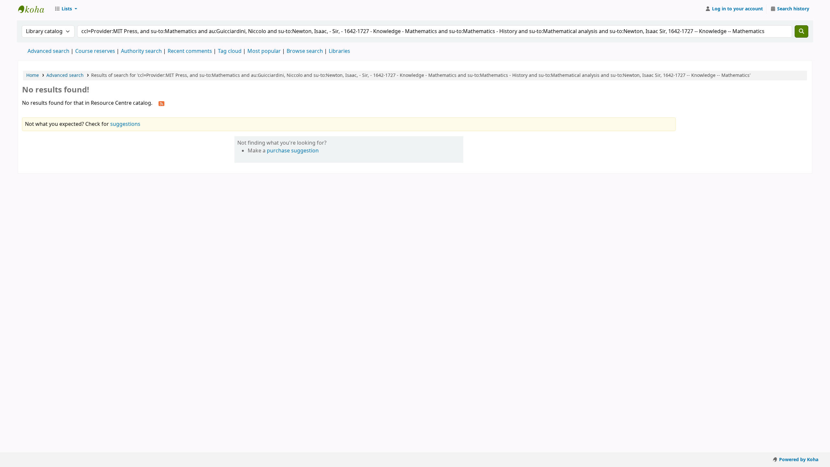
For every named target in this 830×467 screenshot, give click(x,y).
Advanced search (48, 51)
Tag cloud (230, 51)
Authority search (141, 51)
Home (32, 75)
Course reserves (95, 51)
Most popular (264, 51)
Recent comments (190, 51)
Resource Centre (34, 9)
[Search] (801, 31)
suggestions (125, 124)
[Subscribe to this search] (161, 103)
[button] (66, 9)
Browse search (305, 51)
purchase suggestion (293, 151)
